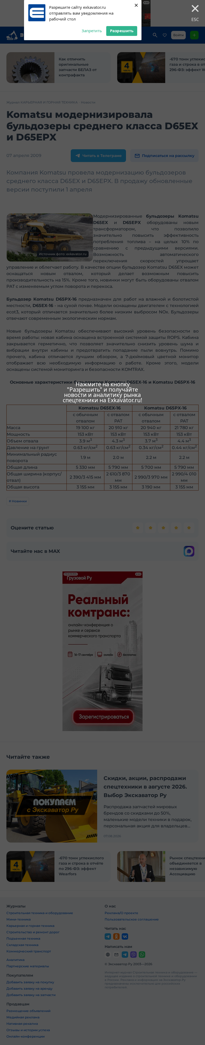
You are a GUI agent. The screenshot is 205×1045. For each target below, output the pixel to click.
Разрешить (121, 30)
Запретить (92, 30)
